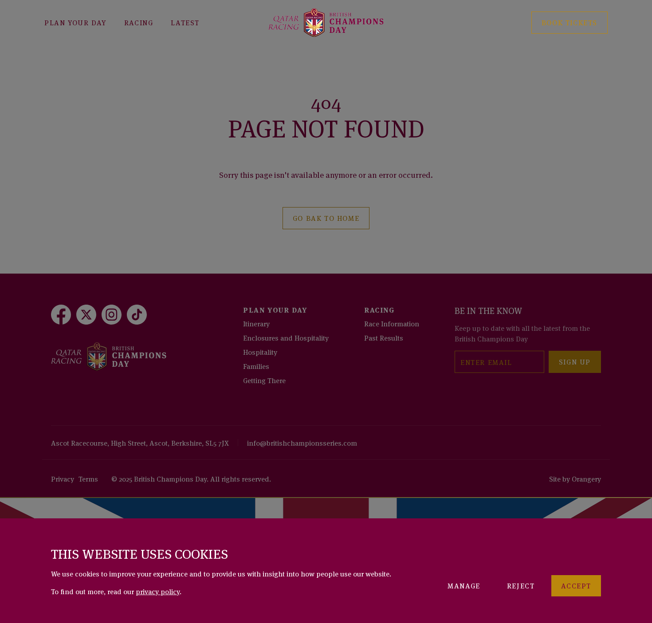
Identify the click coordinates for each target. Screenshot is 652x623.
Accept (576, 585)
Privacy (62, 478)
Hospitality (260, 351)
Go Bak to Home (326, 217)
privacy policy (158, 591)
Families (256, 365)
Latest (185, 22)
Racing (138, 22)
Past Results (383, 337)
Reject (521, 585)
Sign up (575, 361)
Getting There (264, 380)
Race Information (391, 323)
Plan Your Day (75, 22)
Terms (88, 478)
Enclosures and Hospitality (286, 337)
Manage (464, 585)
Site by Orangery (575, 478)
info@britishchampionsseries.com (302, 442)
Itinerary (256, 323)
